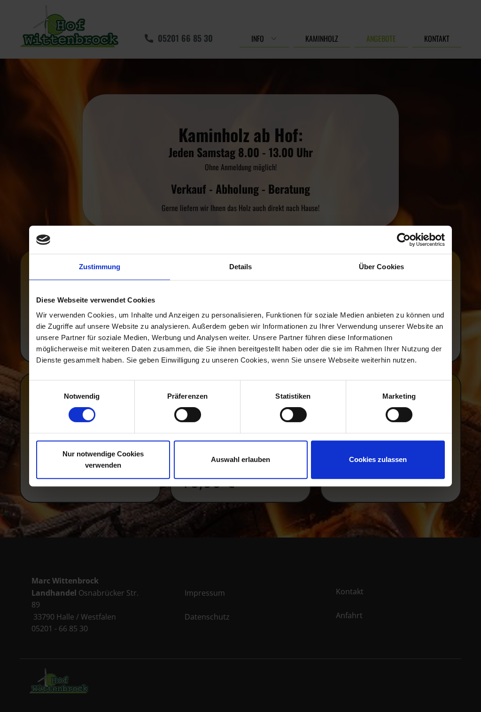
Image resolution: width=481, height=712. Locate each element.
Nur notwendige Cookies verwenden (103, 459)
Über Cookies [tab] (381, 267)
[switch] (187, 414)
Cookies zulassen (378, 459)
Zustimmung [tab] (100, 267)
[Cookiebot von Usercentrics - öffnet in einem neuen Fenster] (404, 240)
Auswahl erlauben (240, 459)
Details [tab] (240, 267)
